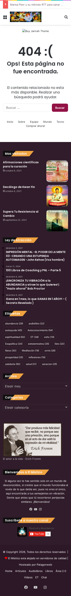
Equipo (34, 121)
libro (59, 343)
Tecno (60, 121)
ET (35, 336)
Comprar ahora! (35, 125)
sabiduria (12, 364)
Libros (49, 571)
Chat (44, 577)
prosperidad (14, 357)
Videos (28, 577)
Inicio (10, 121)
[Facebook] (30, 509)
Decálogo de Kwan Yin (19, 187)
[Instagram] (40, 509)
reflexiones (37, 357)
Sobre (21, 121)
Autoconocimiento (40, 330)
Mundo (47, 121)
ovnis (50, 350)
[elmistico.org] (25, 17)
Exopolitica (13, 343)
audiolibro (36, 323)
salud (31, 364)
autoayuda (13, 330)
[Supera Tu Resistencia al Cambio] (57, 220)
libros (10, 350)
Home (8, 571)
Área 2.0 (61, 571)
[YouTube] (35, 509)
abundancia (14, 323)
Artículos (20, 571)
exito (49, 336)
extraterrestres (38, 343)
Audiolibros (36, 571)
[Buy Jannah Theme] (35, 30)
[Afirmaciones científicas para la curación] (57, 171)
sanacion (49, 364)
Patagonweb (44, 564)
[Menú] (5, 18)
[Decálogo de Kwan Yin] (57, 196)
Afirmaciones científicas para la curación (21, 164)
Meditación (30, 350)
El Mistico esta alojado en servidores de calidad (37, 558)
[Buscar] (66, 18)
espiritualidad (15, 336)
